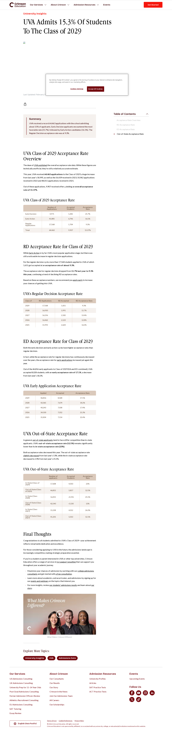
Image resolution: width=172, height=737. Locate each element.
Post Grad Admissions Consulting (24, 691)
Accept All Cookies (95, 89)
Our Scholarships (57, 704)
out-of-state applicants (43, 440)
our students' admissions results (63, 585)
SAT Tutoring (15, 709)
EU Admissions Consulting (21, 704)
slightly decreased (31, 455)
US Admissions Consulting (21, 678)
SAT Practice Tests (97, 687)
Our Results (55, 683)
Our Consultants (57, 678)
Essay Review (15, 713)
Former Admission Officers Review (25, 696)
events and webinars (39, 581)
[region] (87, 85)
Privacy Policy (79, 721)
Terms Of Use (52, 721)
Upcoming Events (137, 678)
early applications (64, 360)
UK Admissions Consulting (21, 683)
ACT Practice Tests (97, 691)
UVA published (40, 165)
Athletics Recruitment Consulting (24, 700)
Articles (92, 683)
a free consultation (64, 574)
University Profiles (97, 678)
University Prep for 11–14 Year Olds (25, 687)
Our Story (54, 687)
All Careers (54, 700)
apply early (77, 280)
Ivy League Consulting (66, 562)
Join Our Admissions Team (61, 696)
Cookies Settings (76, 89)
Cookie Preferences (65, 721)
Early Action (34, 253)
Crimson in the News (58, 691)
